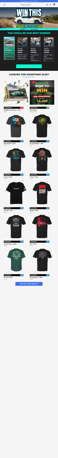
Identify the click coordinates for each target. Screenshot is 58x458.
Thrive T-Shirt (34, 177)
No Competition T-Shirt (37, 143)
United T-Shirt (8, 177)
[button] (29, 66)
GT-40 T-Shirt (8, 277)
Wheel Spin (33, 110)
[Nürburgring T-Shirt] (16, 126)
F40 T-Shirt (33, 244)
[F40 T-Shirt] (42, 226)
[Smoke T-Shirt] (42, 193)
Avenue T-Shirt (8, 210)
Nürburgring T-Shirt (10, 143)
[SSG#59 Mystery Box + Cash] (16, 92)
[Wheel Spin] (42, 92)
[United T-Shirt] (16, 159)
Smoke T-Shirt (34, 210)
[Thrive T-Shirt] (42, 159)
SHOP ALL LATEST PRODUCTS (29, 284)
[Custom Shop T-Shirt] (16, 226)
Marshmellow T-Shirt (36, 277)
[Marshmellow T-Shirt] (42, 260)
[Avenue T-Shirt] (16, 193)
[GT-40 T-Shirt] (16, 260)
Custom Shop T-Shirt (10, 244)
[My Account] (50, 4)
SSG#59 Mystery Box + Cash (12, 110)
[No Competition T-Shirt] (42, 126)
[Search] (47, 4)
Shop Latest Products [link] (29, 77)
